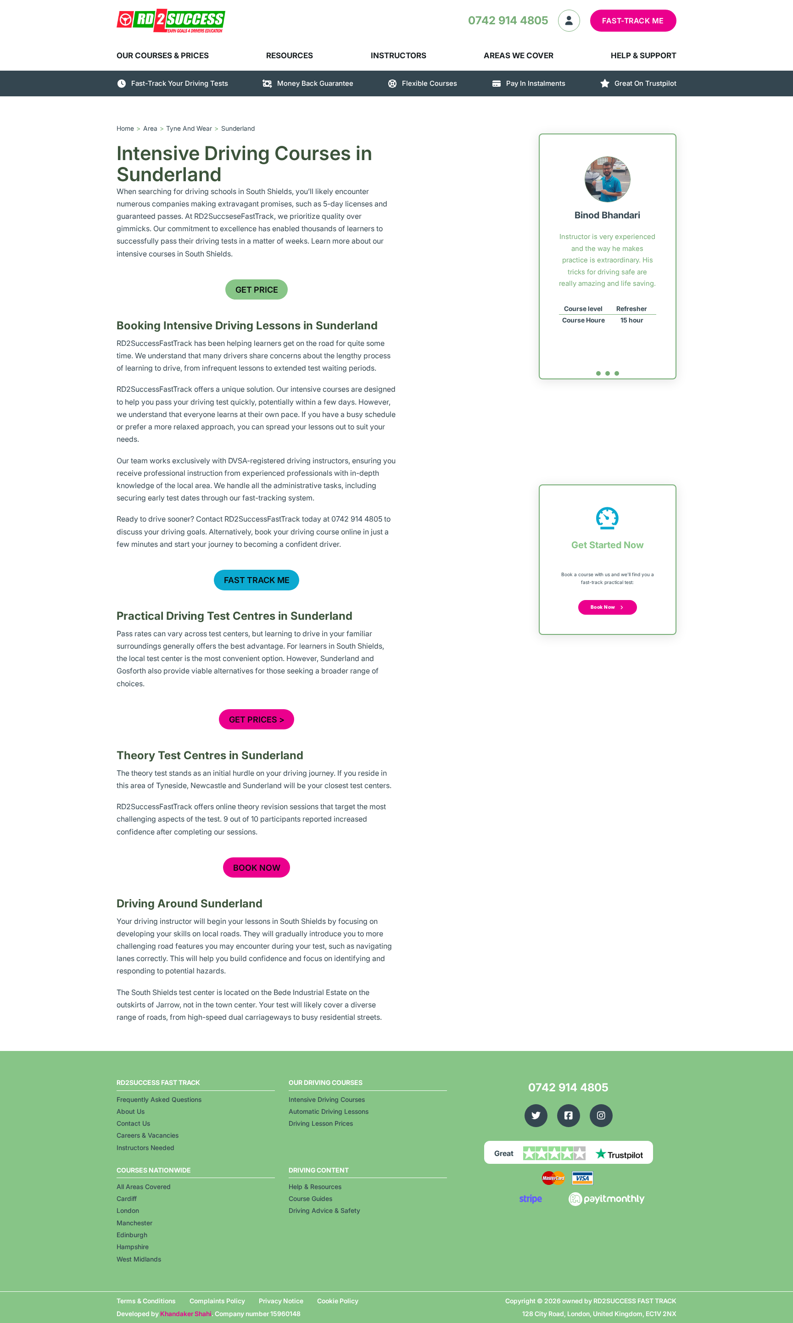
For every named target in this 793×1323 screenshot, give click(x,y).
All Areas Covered (144, 1186)
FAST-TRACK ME (633, 20)
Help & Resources (315, 1186)
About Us (131, 1111)
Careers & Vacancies (148, 1135)
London (128, 1210)
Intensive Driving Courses (327, 1099)
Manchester (134, 1223)
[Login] (569, 21)
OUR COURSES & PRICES (163, 55)
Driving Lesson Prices (321, 1123)
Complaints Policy (217, 1301)
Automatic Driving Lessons (329, 1111)
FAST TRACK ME (257, 580)
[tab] (598, 373)
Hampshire (133, 1247)
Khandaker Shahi (186, 1313)
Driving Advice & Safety (324, 1210)
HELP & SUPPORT (643, 55)
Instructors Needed (145, 1147)
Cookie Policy (337, 1301)
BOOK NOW (256, 868)
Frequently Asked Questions (159, 1099)
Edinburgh (132, 1235)
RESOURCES (289, 55)
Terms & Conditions (146, 1301)
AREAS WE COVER (518, 55)
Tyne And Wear (189, 128)
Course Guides (310, 1198)
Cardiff (127, 1198)
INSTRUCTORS (398, 55)
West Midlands (139, 1259)
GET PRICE (256, 290)
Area (150, 128)
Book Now (603, 607)
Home (125, 128)
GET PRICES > (257, 719)
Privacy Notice (281, 1301)
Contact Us (133, 1123)
